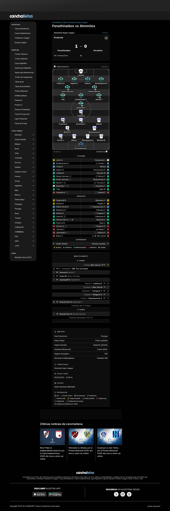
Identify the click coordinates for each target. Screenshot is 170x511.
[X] (116, 494)
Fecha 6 (105, 33)
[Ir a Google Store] (55, 494)
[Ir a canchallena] (21, 16)
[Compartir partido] (106, 38)
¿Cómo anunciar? (153, 506)
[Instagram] (122, 494)
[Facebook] (129, 494)
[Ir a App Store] (39, 494)
